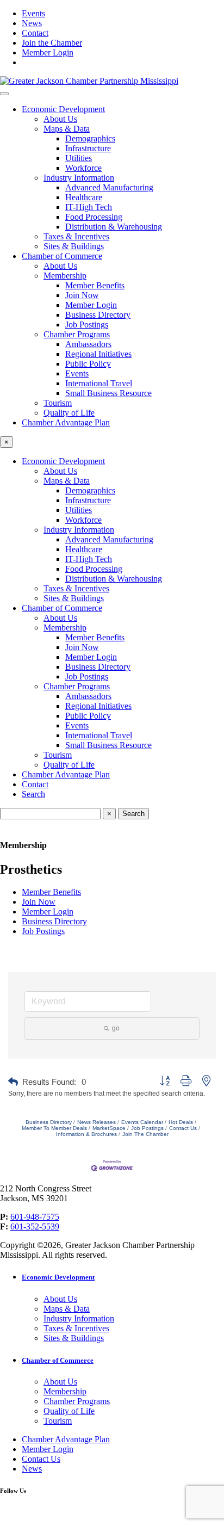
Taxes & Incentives (76, 236)
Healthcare (83, 197)
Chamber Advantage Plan (66, 422)
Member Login (47, 52)
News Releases (96, 1122)
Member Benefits (95, 285)
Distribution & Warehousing (113, 226)
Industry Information (78, 177)
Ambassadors (88, 344)
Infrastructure (88, 148)
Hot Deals (181, 1122)
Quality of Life (69, 412)
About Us (60, 118)
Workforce (83, 167)
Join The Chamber (145, 1134)
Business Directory (97, 314)
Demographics (90, 138)
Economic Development (63, 109)
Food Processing (93, 216)
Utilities (78, 158)
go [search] (116, 1028)
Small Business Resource (108, 393)
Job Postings (86, 324)
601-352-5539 (34, 1226)
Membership (64, 275)
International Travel (98, 383)
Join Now (82, 295)
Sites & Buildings (73, 246)
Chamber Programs (76, 334)
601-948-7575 (34, 1216)
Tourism (57, 402)
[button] (13, 1082)
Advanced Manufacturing (109, 187)
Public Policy (88, 363)
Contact (35, 33)
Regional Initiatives (98, 354)
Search (33, 794)
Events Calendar (142, 1122)
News (32, 23)
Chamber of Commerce (62, 256)
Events (33, 13)
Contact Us (183, 1128)
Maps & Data (66, 128)
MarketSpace (109, 1128)
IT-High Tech (88, 207)
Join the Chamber (52, 42)
